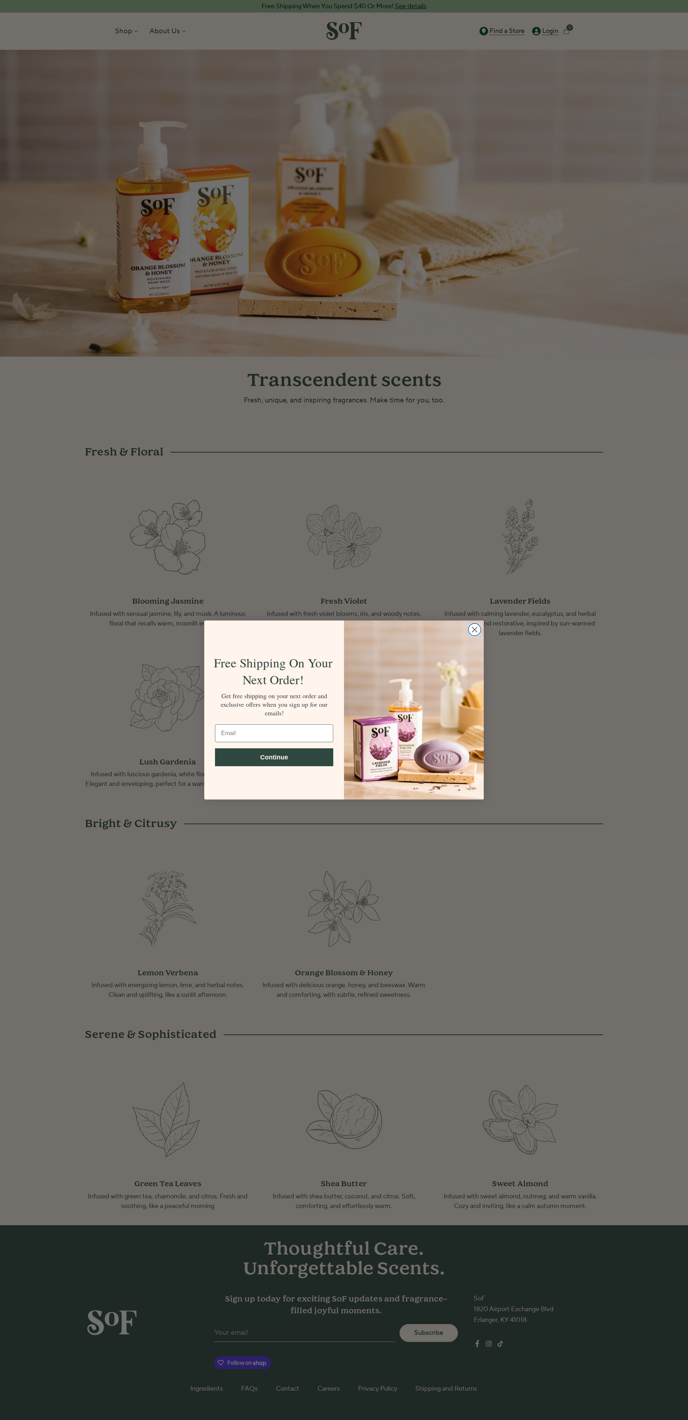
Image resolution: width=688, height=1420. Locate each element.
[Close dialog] (474, 629)
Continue (274, 757)
